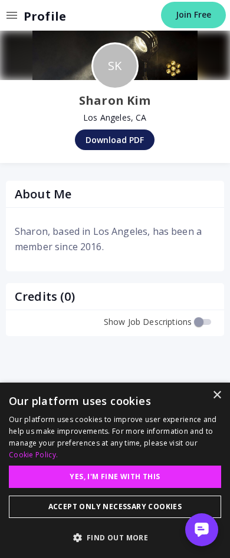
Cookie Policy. (33, 455)
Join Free (193, 14)
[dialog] (115, 470)
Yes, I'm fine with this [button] (115, 476)
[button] (115, 537)
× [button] (216, 395)
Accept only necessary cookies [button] (115, 506)
